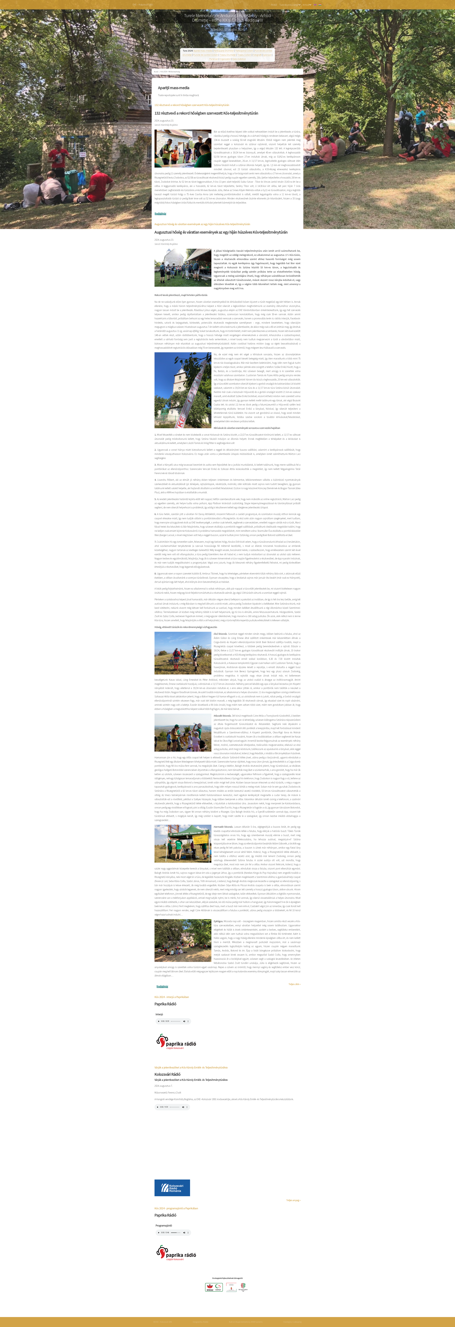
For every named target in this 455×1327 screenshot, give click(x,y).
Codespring (297, 1322)
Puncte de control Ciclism (205, 54)
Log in (314, 1307)
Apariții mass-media (203, 50)
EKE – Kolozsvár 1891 (143, 4)
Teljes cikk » (294, 984)
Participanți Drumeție (224, 50)
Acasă (274, 4)
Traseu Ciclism (244, 54)
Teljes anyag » (293, 1200)
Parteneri (213, 59)
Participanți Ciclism (244, 50)
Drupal (237, 1322)
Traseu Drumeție (228, 54)
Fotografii (257, 54)
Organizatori (225, 59)
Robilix (205, 1322)
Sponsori (267, 54)
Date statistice (239, 59)
